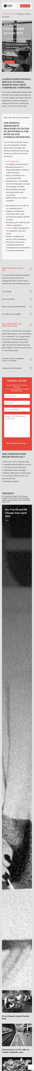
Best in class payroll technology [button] (14, 306)
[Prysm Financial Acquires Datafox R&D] (17, 1001)
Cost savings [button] (6, 291)
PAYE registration (13, 161)
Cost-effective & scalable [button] (11, 314)
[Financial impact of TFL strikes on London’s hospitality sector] (17, 1035)
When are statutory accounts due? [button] (13, 269)
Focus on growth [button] (8, 299)
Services (12, 14)
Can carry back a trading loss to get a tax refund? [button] (13, 359)
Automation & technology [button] (11, 368)
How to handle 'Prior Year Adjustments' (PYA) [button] (12, 325)
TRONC (9, 228)
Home (4, 14)
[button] (25, 6)
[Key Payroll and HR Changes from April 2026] (17, 746)
